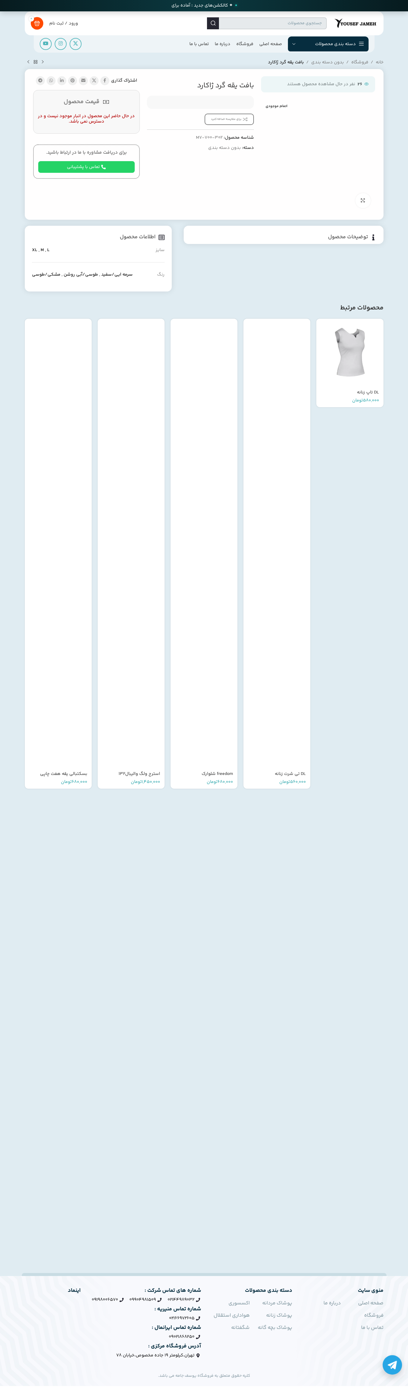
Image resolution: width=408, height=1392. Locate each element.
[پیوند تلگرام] (40, 80)
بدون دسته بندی (327, 62)
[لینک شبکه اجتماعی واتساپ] (51, 80)
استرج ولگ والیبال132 (139, 773)
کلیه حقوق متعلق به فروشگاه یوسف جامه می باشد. (204, 1376)
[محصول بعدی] (28, 62)
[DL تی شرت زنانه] (276, 543)
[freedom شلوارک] (204, 543)
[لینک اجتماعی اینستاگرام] (61, 44)
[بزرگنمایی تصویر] (362, 200)
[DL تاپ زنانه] (349, 352)
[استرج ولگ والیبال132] (131, 543)
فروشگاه (359, 62)
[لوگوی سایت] (355, 23)
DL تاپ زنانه (368, 392)
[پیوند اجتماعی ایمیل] (83, 80)
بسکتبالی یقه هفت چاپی (63, 773)
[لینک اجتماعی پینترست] (72, 80)
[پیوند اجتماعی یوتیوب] (46, 44)
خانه (380, 62)
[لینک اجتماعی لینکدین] (61, 80)
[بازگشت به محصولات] (35, 62)
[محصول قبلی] (42, 62)
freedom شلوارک (217, 773)
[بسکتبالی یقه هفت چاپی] (58, 543)
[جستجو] (213, 23)
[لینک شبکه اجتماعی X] (76, 44)
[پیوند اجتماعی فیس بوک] (104, 80)
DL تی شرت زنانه (290, 773)
